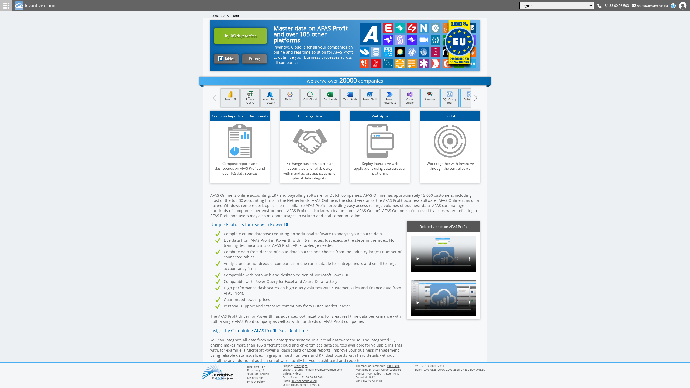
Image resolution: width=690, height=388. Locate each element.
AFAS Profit (231, 16)
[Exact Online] (388, 28)
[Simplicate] (400, 40)
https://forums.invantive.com (323, 370)
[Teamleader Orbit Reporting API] (388, 40)
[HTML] (400, 63)
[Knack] (424, 63)
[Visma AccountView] (364, 52)
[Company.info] (435, 28)
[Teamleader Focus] (400, 28)
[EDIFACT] (412, 52)
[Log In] (683, 5)
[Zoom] (424, 40)
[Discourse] (400, 52)
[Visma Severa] (435, 52)
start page (301, 366)
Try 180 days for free (241, 35)
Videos (297, 373)
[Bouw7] (412, 28)
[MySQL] (388, 63)
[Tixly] (364, 63)
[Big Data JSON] (376, 52)
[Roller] (435, 63)
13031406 (393, 366)
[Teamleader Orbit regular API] (412, 40)
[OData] (412, 63)
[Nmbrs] (424, 28)
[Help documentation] (673, 5)
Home (214, 16)
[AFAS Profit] (370, 34)
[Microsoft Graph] (424, 52)
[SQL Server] (376, 63)
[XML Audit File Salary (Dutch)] (388, 52)
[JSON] (435, 40)
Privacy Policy (256, 381)
